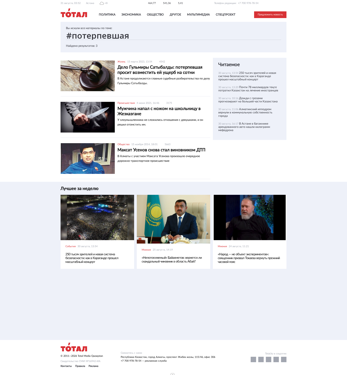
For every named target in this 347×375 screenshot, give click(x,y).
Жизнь (121, 61)
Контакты (66, 366)
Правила (80, 366)
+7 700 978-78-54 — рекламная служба (144, 361)
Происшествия (126, 103)
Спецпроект (225, 14)
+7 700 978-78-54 (248, 3)
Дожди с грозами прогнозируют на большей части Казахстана (248, 100)
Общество (155, 14)
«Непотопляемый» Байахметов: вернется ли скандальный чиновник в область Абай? (172, 259)
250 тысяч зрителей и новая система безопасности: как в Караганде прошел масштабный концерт (247, 76)
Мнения (146, 250)
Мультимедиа (198, 14)
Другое (175, 14)
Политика (107, 14)
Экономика (131, 14)
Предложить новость (270, 14)
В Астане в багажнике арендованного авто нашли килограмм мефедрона (244, 127)
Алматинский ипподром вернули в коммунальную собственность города (245, 112)
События (70, 246)
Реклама (93, 366)
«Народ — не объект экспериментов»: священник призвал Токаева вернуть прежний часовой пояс (249, 258)
